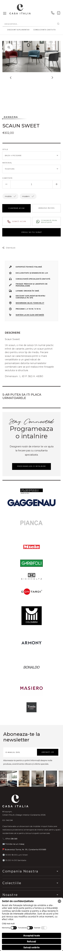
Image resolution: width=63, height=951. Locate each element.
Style (5, 149)
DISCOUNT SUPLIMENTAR (18, 30)
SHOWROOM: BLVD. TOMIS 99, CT (30, 303)
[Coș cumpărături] (58, 13)
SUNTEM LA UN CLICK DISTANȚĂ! (30, 315)
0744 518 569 (11, 838)
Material (7, 163)
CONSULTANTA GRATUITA (44, 30)
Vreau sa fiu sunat (31, 232)
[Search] (58, 24)
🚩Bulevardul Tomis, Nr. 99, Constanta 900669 (24, 849)
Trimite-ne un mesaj (14, 844)
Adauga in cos (46, 208)
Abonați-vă (48, 752)
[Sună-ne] (52, 13)
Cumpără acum (16, 208)
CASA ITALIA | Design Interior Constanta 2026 (23, 815)
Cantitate (7, 178)
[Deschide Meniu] (5, 13)
